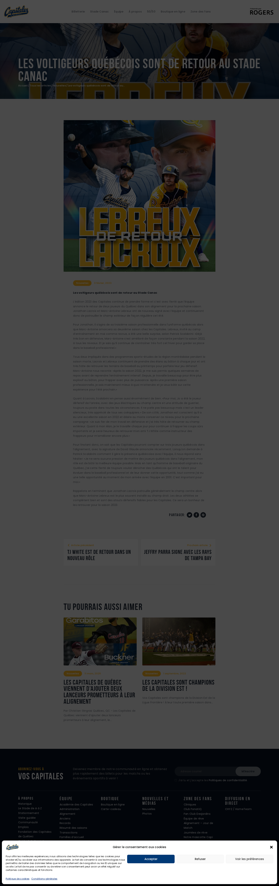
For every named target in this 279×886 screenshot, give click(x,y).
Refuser (200, 859)
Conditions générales (44, 878)
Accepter (151, 859)
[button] (271, 847)
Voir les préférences (249, 859)
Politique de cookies (17, 878)
